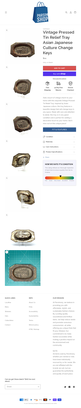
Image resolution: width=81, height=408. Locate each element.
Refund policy (34, 325)
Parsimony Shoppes (33, 403)
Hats (6, 316)
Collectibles (9, 320)
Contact (7, 325)
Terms (31, 320)
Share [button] (47, 157)
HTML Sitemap (34, 329)
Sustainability (33, 316)
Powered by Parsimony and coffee (48, 403)
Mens (7, 307)
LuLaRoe (8, 302)
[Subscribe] (38, 386)
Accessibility (33, 311)
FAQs (30, 307)
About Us (32, 302)
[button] (6, 12)
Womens (8, 311)
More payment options (59, 78)
